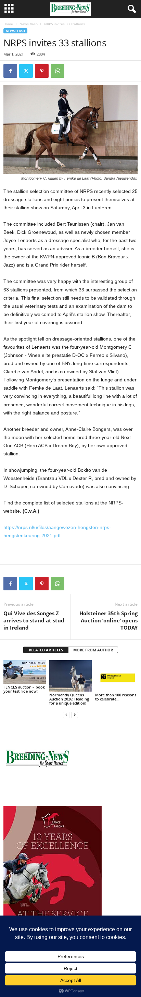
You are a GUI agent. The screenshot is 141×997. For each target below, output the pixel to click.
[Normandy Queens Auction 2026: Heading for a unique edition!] (70, 676)
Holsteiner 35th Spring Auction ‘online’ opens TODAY (108, 620)
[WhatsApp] (57, 71)
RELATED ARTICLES (46, 649)
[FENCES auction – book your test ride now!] (24, 672)
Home (8, 23)
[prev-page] (66, 714)
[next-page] (74, 714)
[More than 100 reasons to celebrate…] (116, 676)
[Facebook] (10, 71)
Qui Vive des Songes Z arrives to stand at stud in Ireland (33, 620)
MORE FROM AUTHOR (93, 649)
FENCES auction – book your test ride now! (24, 689)
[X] (26, 71)
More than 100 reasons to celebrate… (115, 696)
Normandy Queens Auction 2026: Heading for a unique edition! (69, 699)
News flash (29, 23)
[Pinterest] (42, 71)
